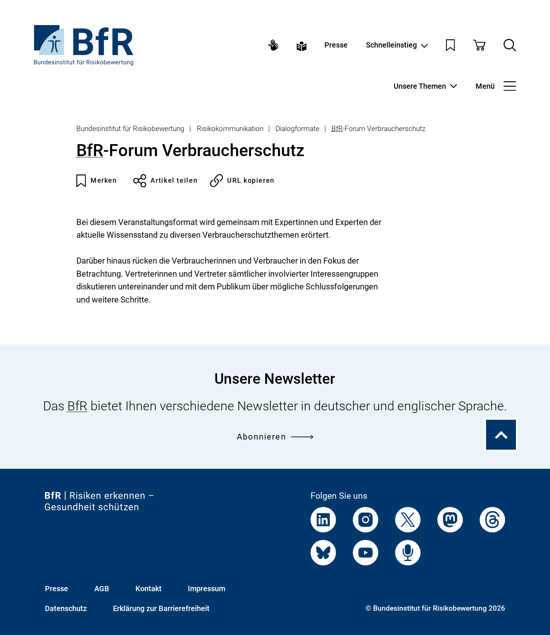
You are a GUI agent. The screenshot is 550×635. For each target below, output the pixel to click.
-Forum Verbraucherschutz (378, 129)
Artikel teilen (174, 180)
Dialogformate (297, 129)
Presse (336, 45)
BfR (337, 129)
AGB (101, 588)
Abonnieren (261, 436)
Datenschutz (66, 608)
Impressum (206, 588)
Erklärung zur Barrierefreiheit (161, 608)
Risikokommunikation (230, 129)
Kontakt (148, 588)
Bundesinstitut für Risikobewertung (130, 129)
